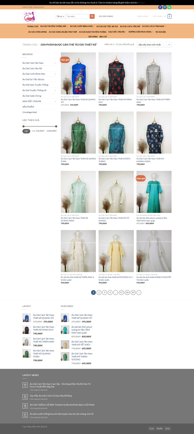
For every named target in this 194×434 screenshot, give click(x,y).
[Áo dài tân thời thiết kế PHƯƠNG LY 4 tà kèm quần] (116, 251)
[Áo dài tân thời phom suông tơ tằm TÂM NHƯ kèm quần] (154, 192)
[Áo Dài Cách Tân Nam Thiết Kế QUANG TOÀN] (78, 133)
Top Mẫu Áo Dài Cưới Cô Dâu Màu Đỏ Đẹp (51, 395)
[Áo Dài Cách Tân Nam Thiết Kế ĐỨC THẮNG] (116, 133)
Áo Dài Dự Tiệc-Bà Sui (107, 26)
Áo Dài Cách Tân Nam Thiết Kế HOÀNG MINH (74, 219)
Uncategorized (29, 112)
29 (133, 292)
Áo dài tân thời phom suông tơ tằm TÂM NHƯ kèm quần (151, 219)
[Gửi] (92, 16)
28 (127, 292)
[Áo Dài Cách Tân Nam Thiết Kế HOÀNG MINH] (78, 192)
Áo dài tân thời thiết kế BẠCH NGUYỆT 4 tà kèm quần (153, 278)
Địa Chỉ (103, 36)
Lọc (26, 131)
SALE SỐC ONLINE (116, 32)
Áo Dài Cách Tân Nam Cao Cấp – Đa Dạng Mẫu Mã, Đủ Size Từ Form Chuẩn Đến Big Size (60, 385)
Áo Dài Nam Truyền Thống (92, 32)
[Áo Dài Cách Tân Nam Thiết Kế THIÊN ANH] (154, 73)
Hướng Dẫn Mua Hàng (140, 32)
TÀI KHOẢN (160, 32)
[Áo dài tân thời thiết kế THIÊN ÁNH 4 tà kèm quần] (78, 251)
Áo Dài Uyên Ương (37, 32)
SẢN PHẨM (28, 106)
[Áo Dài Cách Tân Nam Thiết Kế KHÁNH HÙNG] (154, 133)
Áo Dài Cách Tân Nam (153, 26)
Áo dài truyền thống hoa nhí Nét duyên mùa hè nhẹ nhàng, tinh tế (61, 413)
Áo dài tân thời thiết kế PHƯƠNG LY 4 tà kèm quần (116, 278)
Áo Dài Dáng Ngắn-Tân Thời (63, 32)
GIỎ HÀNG (93, 36)
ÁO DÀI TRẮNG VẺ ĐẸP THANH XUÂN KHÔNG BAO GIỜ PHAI (62, 404)
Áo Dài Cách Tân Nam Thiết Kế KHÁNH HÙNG (150, 160)
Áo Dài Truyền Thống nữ (53, 26)
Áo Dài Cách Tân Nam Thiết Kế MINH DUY (115, 100)
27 (121, 292)
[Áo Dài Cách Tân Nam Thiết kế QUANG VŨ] (78, 73)
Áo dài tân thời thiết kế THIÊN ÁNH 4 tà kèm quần (77, 278)
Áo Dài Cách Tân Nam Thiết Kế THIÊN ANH (153, 100)
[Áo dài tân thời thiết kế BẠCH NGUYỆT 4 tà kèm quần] (154, 251)
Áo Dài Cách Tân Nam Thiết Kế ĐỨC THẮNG (115, 160)
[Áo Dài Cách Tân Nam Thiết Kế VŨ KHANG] (116, 192)
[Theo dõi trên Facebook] (160, 7)
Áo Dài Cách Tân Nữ (130, 26)
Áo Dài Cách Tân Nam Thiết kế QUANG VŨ (78, 100)
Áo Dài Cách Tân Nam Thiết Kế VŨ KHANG (114, 219)
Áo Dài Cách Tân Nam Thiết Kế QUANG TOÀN (78, 160)
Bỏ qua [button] (141, 2)
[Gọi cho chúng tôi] (169, 7)
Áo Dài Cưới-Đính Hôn (81, 26)
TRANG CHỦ (32, 26)
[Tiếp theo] (138, 292)
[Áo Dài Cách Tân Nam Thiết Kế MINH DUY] (116, 73)
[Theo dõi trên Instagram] (165, 7)
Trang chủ (29, 44)
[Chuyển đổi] (55, 63)
